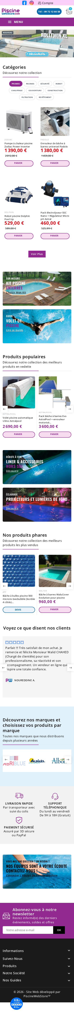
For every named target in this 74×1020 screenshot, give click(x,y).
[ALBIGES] (37, 760)
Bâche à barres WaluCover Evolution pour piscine (54, 596)
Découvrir (12, 471)
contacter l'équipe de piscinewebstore (32, 875)
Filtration (27, 97)
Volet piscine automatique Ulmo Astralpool (18, 419)
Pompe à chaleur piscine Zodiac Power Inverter (18, 145)
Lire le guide (14, 330)
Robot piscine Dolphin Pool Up (17, 217)
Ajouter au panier (18, 163)
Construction (55, 90)
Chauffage (16, 90)
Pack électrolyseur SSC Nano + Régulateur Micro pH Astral (55, 216)
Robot (59, 83)
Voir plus (37, 254)
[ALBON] (59, 760)
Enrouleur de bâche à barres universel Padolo (54, 145)
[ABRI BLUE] (14, 760)
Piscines (30, 83)
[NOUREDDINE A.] (9, 680)
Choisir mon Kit (16, 292)
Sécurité (44, 83)
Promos (16, 83)
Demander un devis (19, 610)
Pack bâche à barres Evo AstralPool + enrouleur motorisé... (53, 419)
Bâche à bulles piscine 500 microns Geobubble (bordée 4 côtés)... (19, 599)
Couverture (35, 90)
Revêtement (45, 97)
